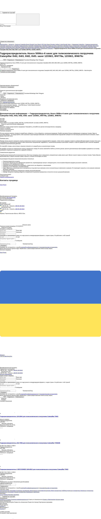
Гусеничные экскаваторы (23, 490)
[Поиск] (28, 19)
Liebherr (57, 44)
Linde (61, 44)
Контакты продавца (13, 494)
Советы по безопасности (7, 177)
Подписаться (4, 486)
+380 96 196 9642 (19, 206)
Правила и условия (5, 499)
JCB (42, 44)
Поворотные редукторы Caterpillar (30, 47)
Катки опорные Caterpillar (18, 48)
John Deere (47, 44)
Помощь (5, 494)
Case (35, 44)
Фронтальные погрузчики (37, 490)
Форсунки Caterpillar (45, 47)
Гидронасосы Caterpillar (12, 45)
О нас (1, 494)
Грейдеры (64, 490)
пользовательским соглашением (48, 247)
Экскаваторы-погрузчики (7, 492)
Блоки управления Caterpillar (45, 48)
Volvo (69, 44)
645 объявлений (11, 197)
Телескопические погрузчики (8, 490)
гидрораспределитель (9, 102)
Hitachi (39, 44)
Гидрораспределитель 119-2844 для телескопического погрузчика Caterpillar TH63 (29, 416)
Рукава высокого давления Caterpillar (58, 45)
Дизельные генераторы (86, 490)
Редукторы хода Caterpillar (13, 47)
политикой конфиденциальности (29, 247)
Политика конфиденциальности (19, 499)
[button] (50, 34)
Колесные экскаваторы (73, 490)
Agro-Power (3, 184)
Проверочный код (28, 244)
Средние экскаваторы (20, 492)
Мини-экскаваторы (56, 490)
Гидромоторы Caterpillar (40, 45)
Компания (19, 232)
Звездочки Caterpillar (31, 48)
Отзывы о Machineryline (49, 499)
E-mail (18, 237)
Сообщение (19, 240)
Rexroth (65, 44)
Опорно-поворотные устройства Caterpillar (81, 47)
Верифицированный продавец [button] (8, 196)
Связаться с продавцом (7, 87)
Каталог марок (60, 499)
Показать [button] (12, 206)
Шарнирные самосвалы (32, 492)
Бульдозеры (47, 490)
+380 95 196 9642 (19, 209)
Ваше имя (19, 230)
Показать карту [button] (26, 224)
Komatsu (52, 44)
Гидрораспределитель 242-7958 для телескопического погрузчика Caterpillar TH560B (30, 443)
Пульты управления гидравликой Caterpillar (80, 45)
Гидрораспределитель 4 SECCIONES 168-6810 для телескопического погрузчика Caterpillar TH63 (34, 469)
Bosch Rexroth (30, 44)
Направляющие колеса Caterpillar (60, 47)
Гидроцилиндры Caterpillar (26, 45)
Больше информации (6, 374)
